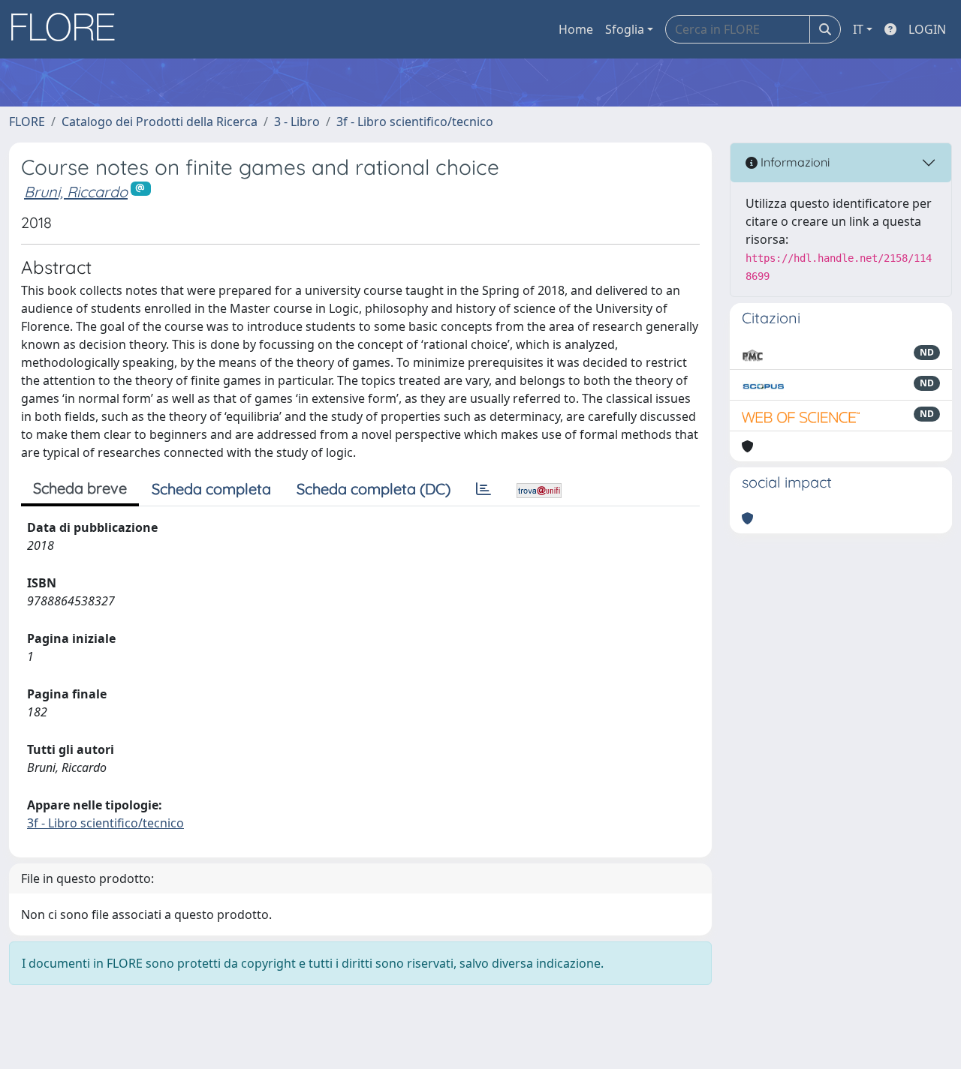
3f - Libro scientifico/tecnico (414, 121)
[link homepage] (68, 29)
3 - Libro (297, 121)
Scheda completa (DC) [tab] (373, 488)
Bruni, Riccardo (76, 191)
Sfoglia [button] (624, 29)
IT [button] (858, 29)
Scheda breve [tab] (80, 488)
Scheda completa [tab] (211, 488)
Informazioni (794, 162)
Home (576, 29)
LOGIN (927, 29)
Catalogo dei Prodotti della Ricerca (160, 121)
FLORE (27, 121)
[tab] (483, 489)
